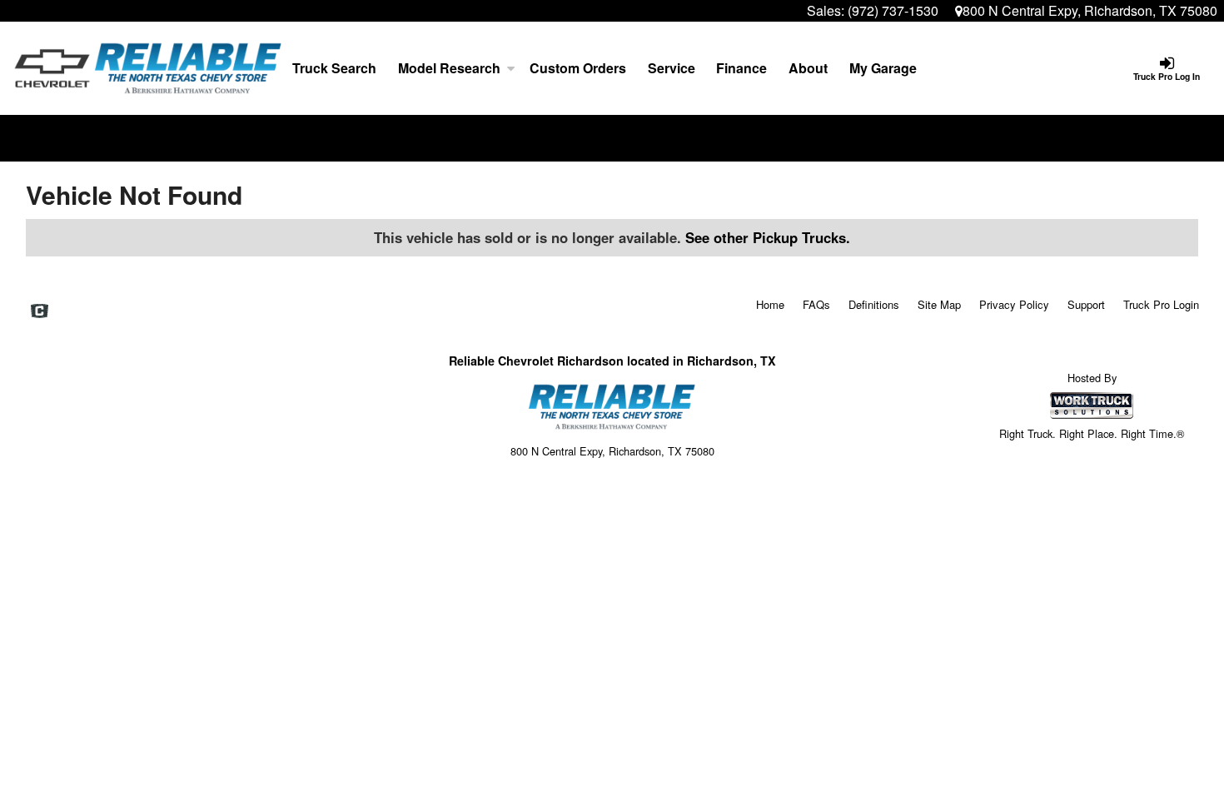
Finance (741, 67)
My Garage (883, 67)
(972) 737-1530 (893, 10)
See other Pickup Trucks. (767, 237)
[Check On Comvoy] (39, 311)
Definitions (873, 304)
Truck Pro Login (1161, 304)
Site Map (939, 304)
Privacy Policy (1014, 304)
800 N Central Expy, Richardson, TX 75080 (1090, 10)
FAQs (816, 304)
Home (770, 304)
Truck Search (334, 67)
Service (671, 67)
